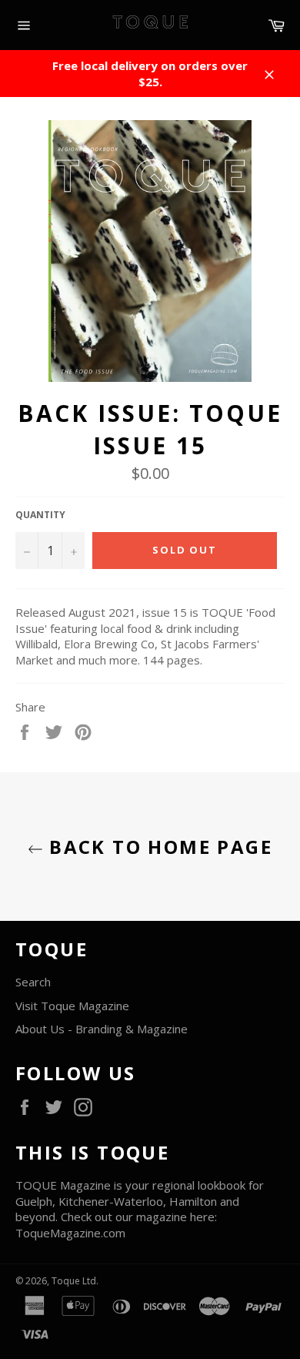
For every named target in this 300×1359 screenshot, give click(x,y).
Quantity (40, 515)
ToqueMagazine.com (70, 1232)
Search (33, 981)
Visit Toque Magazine (72, 1005)
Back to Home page (157, 846)
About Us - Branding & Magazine (101, 1028)
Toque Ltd (74, 1280)
